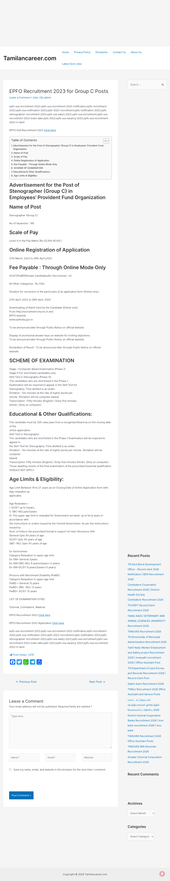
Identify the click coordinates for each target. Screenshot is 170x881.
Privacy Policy (82, 52)
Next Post (97, 681)
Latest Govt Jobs (72, 63)
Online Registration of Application (31, 160)
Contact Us (119, 52)
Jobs (35, 97)
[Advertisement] (85, 23)
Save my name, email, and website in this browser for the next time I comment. (60, 769)
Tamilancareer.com (29, 58)
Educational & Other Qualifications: (31, 171)
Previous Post (26, 681)
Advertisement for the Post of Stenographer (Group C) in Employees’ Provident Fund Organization (58, 147)
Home (65, 52)
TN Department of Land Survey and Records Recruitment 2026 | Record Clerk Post (147, 673)
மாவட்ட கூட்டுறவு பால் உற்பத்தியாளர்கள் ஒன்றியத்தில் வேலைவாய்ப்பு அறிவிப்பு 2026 (143, 704)
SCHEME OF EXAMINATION (28, 168)
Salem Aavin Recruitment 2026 (146, 683)
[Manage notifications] (162, 873)
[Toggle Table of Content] (104, 141)
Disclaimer (101, 52)
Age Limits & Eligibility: (26, 175)
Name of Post (21, 153)
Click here (50, 130)
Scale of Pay (20, 156)
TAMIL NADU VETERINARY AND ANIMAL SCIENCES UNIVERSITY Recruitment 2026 (147, 620)
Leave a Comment (19, 97)
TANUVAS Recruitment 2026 (144, 631)
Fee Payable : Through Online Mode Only (35, 164)
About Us (136, 52)
